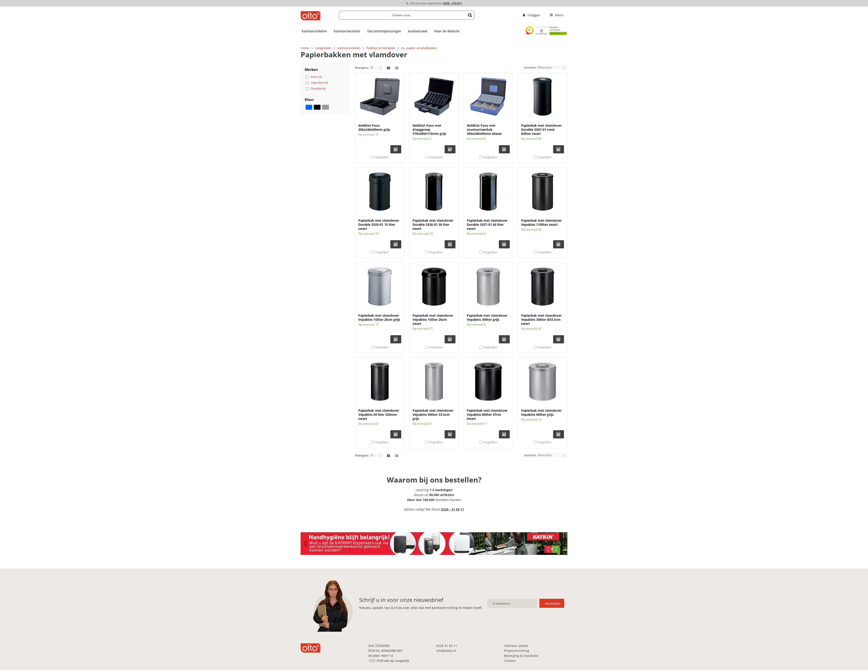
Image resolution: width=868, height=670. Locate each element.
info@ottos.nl (446, 651)
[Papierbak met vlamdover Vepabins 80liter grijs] (542, 381)
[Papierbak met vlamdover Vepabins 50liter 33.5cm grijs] (434, 381)
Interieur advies (516, 646)
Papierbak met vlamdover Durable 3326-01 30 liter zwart (433, 224)
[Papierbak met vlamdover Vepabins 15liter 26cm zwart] (434, 286)
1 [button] (432, 550)
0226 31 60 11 (446, 646)
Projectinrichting (516, 651)
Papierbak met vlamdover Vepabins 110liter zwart (541, 222)
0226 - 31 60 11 (452, 509)
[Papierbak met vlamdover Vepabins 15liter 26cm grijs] (379, 286)
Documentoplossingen (384, 31)
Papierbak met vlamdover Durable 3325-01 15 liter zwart (378, 224)
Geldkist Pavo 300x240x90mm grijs (374, 127)
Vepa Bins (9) (319, 83)
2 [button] (436, 550)
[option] (434, 543)
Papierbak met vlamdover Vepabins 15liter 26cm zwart (433, 319)
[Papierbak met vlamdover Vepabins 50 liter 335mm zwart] (379, 381)
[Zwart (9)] (317, 107)
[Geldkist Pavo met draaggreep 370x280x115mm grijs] (434, 96)
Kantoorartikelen (314, 31)
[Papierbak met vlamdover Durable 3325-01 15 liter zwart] (379, 191)
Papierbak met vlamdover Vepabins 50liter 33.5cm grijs (433, 414)
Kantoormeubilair (347, 31)
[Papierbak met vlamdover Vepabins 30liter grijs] (488, 286)
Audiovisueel (417, 31)
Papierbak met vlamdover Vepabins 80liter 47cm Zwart (487, 414)
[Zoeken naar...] (469, 15)
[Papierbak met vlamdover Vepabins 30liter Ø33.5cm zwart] (542, 286)
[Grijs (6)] (325, 107)
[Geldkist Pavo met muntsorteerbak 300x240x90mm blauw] (488, 96)
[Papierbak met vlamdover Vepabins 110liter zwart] (542, 191)
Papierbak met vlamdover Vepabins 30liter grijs (487, 317)
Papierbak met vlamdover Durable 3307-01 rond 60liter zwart (541, 129)
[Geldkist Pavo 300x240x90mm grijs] (379, 96)
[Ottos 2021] (310, 19)
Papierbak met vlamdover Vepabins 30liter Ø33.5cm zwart (541, 319)
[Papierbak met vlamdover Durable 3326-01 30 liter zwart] (434, 191)
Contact (510, 660)
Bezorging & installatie (521, 655)
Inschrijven (552, 603)
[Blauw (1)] (309, 107)
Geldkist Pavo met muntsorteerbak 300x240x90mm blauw (484, 129)
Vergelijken (382, 157)
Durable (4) (318, 88)
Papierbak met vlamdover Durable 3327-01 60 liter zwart (487, 224)
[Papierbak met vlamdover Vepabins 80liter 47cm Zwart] (488, 381)
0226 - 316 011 (452, 3)
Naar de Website (447, 31)
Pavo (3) (316, 77)
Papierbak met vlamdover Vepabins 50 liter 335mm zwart (378, 414)
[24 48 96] (377, 68)
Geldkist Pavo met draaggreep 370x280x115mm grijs (429, 129)
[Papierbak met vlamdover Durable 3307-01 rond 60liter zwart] (542, 96)
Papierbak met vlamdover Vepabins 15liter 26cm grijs (379, 317)
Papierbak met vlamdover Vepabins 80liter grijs (541, 412)
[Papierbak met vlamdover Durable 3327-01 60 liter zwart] (488, 191)
